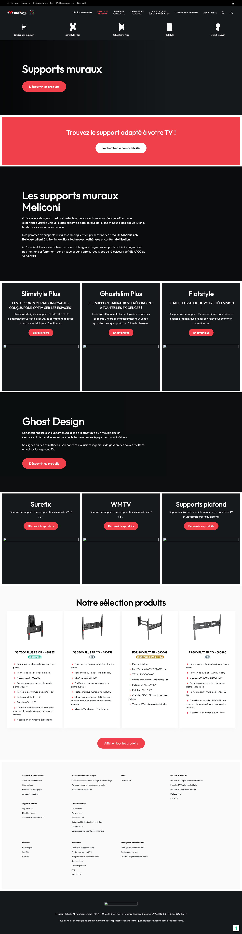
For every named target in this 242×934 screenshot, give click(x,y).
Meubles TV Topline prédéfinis (183, 785)
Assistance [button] (210, 12)
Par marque (77, 813)
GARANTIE (76, 874)
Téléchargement (79, 865)
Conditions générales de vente (134, 856)
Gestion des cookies (129, 852)
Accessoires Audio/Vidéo (33, 775)
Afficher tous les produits (121, 743)
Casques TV (126, 780)
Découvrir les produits (44, 87)
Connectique (27, 785)
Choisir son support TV (82, 852)
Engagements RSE (43, 2)
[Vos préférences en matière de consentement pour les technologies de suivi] (236, 928)
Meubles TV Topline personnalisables (186, 780)
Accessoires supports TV (33, 817)
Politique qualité (65, 2)
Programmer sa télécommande (85, 856)
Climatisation (77, 826)
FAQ (73, 870)
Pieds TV (174, 798)
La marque (13, 2)
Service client (77, 861)
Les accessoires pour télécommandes (88, 831)
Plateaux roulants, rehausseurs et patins (89, 785)
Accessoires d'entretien (82, 789)
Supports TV (27, 808)
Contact (81, 2)
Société (26, 2)
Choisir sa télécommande (83, 847)
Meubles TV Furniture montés (183, 789)
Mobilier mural (28, 813)
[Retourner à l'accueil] (21, 12)
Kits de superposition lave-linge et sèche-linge (92, 780)
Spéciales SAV (78, 817)
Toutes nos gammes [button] (186, 12)
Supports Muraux (102, 12)
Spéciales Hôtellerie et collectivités (87, 822)
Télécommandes (82, 12)
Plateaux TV (175, 794)
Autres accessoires (30, 794)
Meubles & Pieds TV (119, 12)
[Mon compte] (231, 12)
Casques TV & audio (137, 12)
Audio (123, 775)
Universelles (77, 808)
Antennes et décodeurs (32, 780)
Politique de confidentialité (132, 847)
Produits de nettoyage (31, 789)
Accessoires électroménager (159, 12)
